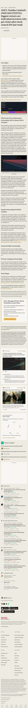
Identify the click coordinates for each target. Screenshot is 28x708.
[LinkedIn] (2, 604)
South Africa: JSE (4, 646)
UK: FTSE (3, 637)
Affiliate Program (18, 670)
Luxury (5, 7)
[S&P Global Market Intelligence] (5, 618)
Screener (2, 655)
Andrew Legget (7, 453)
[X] (4, 604)
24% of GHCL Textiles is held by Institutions (12, 76)
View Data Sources (4, 626)
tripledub (5, 496)
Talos (5, 504)
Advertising (17, 655)
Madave (5, 580)
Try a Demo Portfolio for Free (10, 319)
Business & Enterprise (19, 672)
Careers (16, 662)
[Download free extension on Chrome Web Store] (8, 611)
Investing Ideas (4, 657)
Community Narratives (5, 660)
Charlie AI (16, 675)
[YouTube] (6, 604)
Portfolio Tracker (4, 653)
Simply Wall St (6, 30)
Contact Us (17, 660)
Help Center (17, 665)
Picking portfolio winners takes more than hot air (13, 451)
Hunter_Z (5, 530)
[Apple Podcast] (11, 604)
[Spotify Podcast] (8, 604)
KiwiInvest (5, 564)
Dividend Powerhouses (19, 637)
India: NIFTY (3, 642)
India (2, 7)
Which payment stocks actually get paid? (12, 446)
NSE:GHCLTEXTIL (5, 80)
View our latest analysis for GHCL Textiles (11, 99)
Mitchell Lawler (6, 448)
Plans (16, 653)
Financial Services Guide (5, 697)
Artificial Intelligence (18, 646)
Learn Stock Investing (19, 668)
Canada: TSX (3, 644)
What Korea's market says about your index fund (14, 457)
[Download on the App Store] (5, 608)
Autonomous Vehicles (19, 644)
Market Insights (4, 662)
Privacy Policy (3, 701)
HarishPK (5, 575)
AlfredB (5, 586)
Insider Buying (17, 639)
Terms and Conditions (5, 699)
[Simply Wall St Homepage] (6, 598)
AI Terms (2, 703)
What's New (3, 664)
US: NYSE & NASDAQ (5, 635)
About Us (16, 657)
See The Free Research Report (9, 437)
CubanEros (5, 557)
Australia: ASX (3, 639)
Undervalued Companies (19, 635)
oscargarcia (6, 549)
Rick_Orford (6, 488)
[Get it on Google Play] (13, 608)
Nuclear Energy (17, 642)
